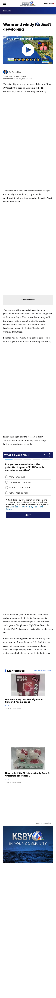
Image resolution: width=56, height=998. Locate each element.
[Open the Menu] (4, 4)
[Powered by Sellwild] (47, 823)
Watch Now (48, 4)
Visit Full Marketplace (42, 671)
